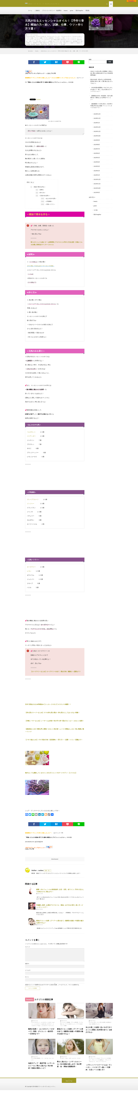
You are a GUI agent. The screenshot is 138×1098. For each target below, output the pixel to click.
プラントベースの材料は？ (98, 1059)
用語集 (87, 10)
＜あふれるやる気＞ (48, 198)
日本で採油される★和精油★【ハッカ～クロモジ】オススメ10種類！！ (48, 704)
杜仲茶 (103, 1022)
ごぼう (70, 1058)
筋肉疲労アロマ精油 (37, 42)
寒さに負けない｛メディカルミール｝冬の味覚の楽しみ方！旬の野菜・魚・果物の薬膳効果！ (69, 1064)
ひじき (78, 1058)
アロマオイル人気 (76, 36)
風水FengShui (79, 10)
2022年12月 (97, 127)
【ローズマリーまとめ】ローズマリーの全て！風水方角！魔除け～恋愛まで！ (56, 671)
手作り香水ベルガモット (41, 41)
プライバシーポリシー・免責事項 (51, 10)
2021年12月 (97, 179)
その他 (95, 210)
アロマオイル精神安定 (48, 37)
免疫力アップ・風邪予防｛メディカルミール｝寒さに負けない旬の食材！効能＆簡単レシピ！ (41, 1065)
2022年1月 (97, 175)
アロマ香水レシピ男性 (59, 37)
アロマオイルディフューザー (53, 36)
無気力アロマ (69, 41)
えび (63, 1058)
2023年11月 (97, 118)
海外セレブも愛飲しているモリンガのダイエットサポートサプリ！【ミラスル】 (51, 773)
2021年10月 (97, 188)
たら (50, 1058)
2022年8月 (97, 144)
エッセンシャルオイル (71, 37)
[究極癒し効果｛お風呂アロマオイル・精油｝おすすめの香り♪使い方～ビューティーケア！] (31, 906)
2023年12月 (97, 114)
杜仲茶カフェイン (96, 1023)
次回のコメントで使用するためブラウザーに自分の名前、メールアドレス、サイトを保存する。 (52, 984)
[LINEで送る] (78, 62)
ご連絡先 (37, 10)
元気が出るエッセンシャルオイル (68, 39)
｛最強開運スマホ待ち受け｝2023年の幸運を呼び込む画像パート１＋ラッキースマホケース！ (101, 105)
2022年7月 (97, 149)
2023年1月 (97, 122)
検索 (90, 59)
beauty (66, 10)
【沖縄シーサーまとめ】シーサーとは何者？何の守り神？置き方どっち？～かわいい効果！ (54, 721)
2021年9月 (97, 192)
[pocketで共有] (67, 62)
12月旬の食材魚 (36, 1058)
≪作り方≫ (40, 192)
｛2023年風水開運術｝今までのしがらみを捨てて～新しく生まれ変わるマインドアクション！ (101, 89)
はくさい (74, 1058)
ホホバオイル (37, 39)
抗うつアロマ (56, 41)
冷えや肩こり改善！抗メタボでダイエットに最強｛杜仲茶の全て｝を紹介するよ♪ (99, 1029)
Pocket (38, 99)
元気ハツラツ (32, 41)
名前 (27, 963)
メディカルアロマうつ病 (47, 39)
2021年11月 (97, 183)
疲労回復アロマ (76, 41)
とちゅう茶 (93, 1022)
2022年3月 (97, 166)
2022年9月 (97, 140)
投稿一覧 (47, 870)
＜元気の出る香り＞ (43, 195)
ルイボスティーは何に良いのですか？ (43, 1023)
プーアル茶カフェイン (70, 1023)
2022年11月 (97, 131)
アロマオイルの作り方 (41, 36)
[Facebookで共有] (34, 62)
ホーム (30, 10)
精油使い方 (79, 42)
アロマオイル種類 (38, 37)
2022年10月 (97, 136)
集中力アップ (57, 44)
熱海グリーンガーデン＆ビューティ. (45, 1086)
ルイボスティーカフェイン (48, 1025)
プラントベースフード (101, 1061)
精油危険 (33, 44)
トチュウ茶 (99, 1022)
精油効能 (28, 44)
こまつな (46, 1058)
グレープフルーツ (33, 499)
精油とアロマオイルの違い (56, 42)
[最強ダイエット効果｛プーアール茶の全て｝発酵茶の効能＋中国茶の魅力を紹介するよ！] (31, 921)
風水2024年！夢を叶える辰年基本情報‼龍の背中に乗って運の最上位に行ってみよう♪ (101, 81)
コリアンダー (32, 436)
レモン (29, 571)
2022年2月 (97, 170)
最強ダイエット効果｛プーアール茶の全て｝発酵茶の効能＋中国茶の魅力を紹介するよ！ (70, 1031)
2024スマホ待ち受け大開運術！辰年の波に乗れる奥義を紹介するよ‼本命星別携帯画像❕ (101, 73)
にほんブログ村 (51, 73)
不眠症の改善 (56, 39)
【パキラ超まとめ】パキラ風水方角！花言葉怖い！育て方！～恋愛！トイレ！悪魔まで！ (54, 739)
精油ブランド (66, 42)
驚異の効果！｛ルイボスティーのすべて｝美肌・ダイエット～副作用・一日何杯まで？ (41, 1031)
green (71, 10)
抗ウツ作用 (62, 41)
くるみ (66, 1058)
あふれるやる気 (31, 36)
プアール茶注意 (74, 1022)
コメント (27, 946)
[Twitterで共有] (45, 62)
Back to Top (69, 1081)
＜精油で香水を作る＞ (38, 187)
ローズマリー (32, 567)
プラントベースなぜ (95, 1058)
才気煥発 (50, 41)
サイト (27, 977)
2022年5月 (97, 157)
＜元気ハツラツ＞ (48, 204)
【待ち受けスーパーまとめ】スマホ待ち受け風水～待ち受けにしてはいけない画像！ (52, 712)
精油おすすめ (46, 42)
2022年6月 (97, 153)
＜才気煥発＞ (47, 201)
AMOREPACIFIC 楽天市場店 (33, 841)
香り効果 (63, 44)
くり (42, 1058)
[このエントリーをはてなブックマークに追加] (56, 62)
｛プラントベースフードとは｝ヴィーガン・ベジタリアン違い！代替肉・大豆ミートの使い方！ (99, 1067)
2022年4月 (97, 162)
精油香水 (38, 44)
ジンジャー (33, 503)
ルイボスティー (36, 1022)
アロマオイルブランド (66, 36)
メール (27, 970)
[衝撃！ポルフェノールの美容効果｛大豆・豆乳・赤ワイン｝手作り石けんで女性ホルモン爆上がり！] (31, 890)
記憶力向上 (50, 44)
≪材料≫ (40, 189)
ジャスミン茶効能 (66, 1022)
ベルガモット (31, 432)
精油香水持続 (44, 44)
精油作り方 (73, 42)
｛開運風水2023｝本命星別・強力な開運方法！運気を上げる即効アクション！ (101, 97)
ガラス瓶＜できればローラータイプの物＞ (40, 266)
